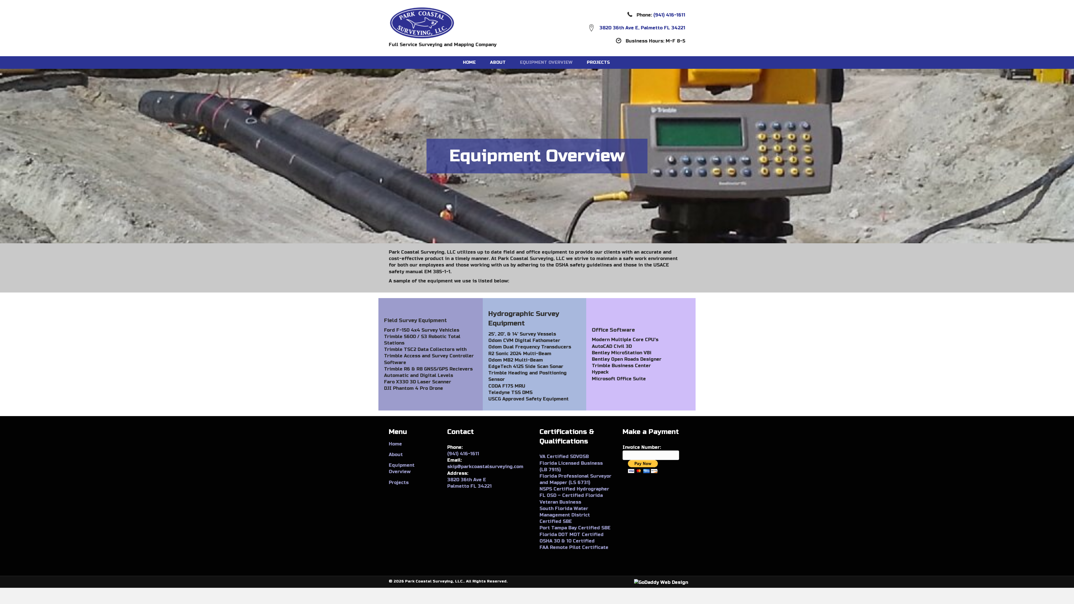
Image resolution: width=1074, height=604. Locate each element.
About (498, 62)
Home (469, 62)
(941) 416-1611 (669, 15)
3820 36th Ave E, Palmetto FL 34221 (642, 27)
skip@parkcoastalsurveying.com (485, 466)
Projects (598, 62)
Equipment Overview (546, 62)
